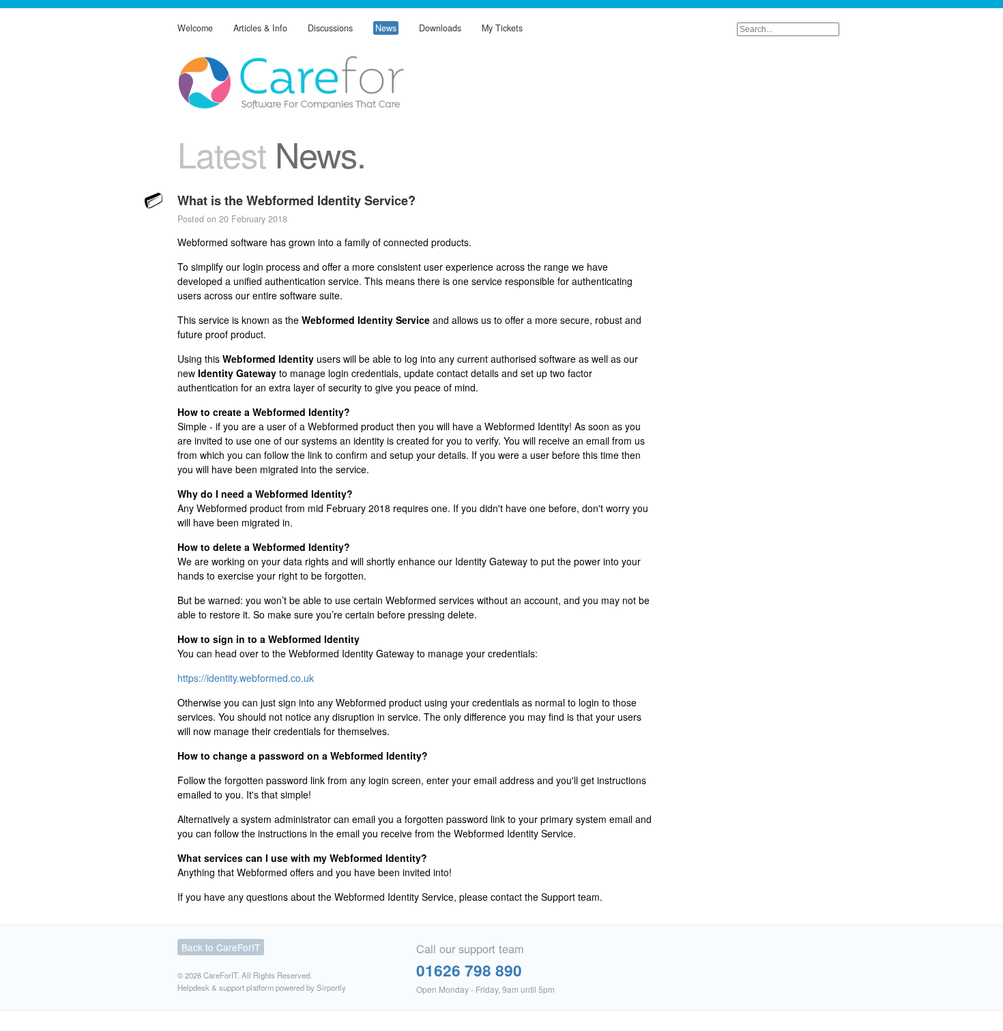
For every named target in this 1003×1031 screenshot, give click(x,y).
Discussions (330, 28)
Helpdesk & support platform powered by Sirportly (261, 987)
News (385, 28)
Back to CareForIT (220, 947)
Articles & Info (260, 28)
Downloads (440, 28)
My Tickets (502, 28)
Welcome (195, 28)
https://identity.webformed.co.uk (245, 678)
